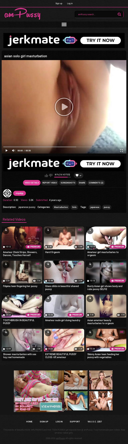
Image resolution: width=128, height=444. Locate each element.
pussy (107, 207)
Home (29, 421)
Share (82, 183)
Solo (74, 207)
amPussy (60, 438)
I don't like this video (50, 175)
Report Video (49, 183)
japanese (94, 207)
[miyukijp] (7, 193)
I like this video (46, 175)
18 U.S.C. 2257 (94, 421)
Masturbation (61, 207)
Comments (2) (96, 183)
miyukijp (19, 193)
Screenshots (68, 183)
